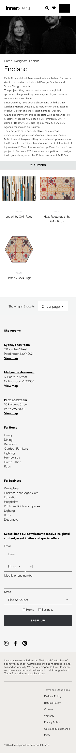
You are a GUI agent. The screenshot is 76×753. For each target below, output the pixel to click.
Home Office (12, 462)
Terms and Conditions (57, 689)
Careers (48, 709)
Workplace (11, 488)
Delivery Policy (52, 696)
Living (8, 435)
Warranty (49, 715)
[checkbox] (38, 609)
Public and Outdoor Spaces (22, 506)
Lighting (9, 453)
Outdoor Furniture (16, 448)
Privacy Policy (52, 722)
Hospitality (11, 502)
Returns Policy (52, 702)
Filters (39, 165)
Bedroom (10, 444)
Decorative (11, 519)
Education (10, 497)
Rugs (7, 466)
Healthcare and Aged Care (21, 493)
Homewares (12, 457)
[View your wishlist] (54, 7)
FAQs (47, 735)
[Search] (47, 8)
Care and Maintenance (57, 728)
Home (8, 61)
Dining (8, 439)
